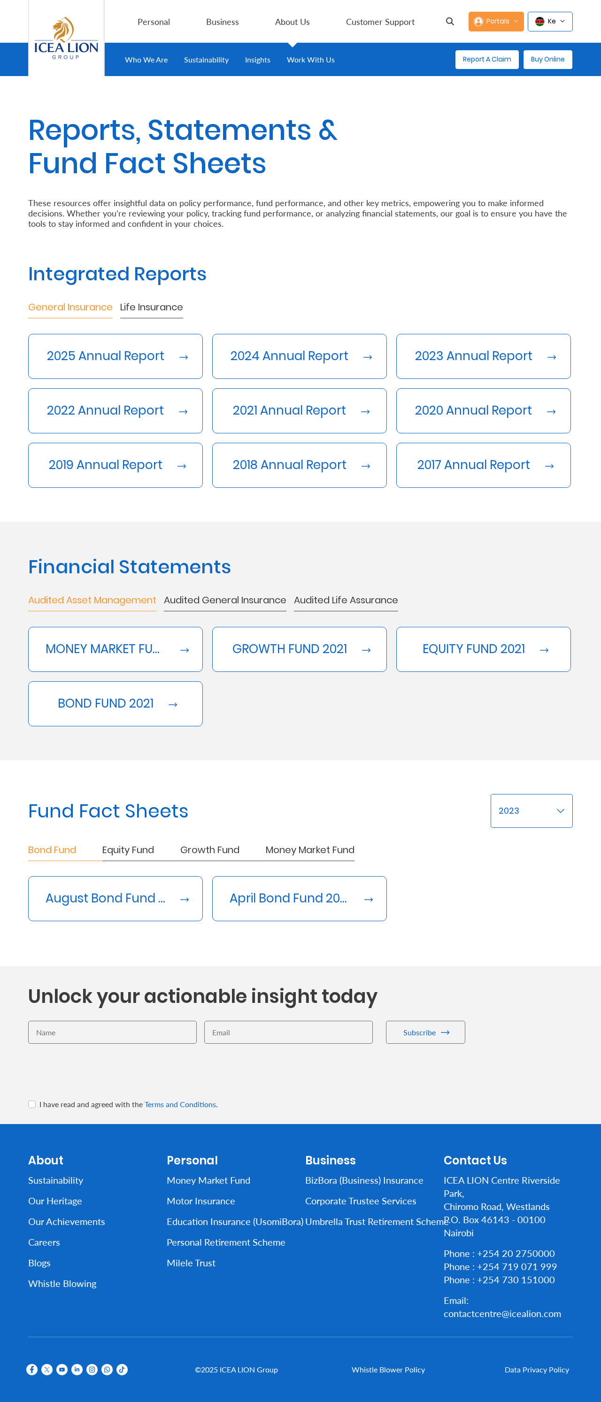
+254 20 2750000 (516, 1253)
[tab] (70, 309)
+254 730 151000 (516, 1279)
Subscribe (419, 1031)
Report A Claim (487, 59)
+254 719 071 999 (517, 1266)
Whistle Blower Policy (388, 1369)
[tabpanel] (300, 403)
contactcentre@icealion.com (502, 1313)
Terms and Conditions (180, 1104)
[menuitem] (154, 21)
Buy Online (548, 59)
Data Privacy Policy (537, 1369)
